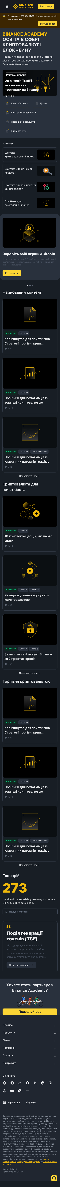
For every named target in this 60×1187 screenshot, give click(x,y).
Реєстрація (46, 6)
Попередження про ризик (28, 1161)
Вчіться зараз (47, 23)
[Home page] (23, 6)
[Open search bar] (35, 6)
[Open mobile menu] (58, 6)
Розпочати (11, 273)
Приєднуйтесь (30, 1012)
